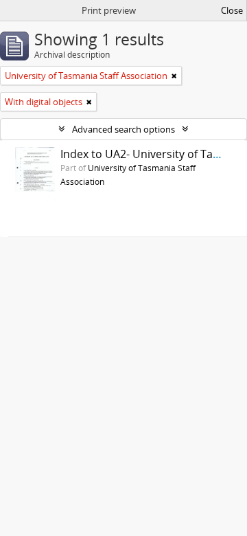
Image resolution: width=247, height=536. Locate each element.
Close (232, 10)
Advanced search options (123, 129)
